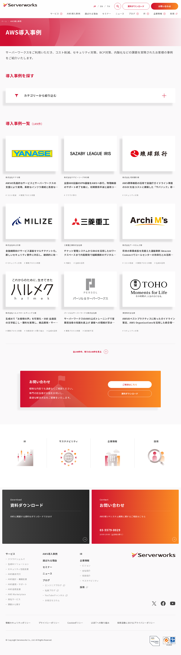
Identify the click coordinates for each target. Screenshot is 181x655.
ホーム (4, 21)
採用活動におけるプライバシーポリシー (136, 622)
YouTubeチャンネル (54, 595)
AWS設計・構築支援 (17, 579)
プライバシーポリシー (49, 622)
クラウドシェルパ (16, 559)
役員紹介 (86, 575)
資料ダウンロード (136, 6)
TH (108, 6)
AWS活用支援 (14, 589)
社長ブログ (50, 590)
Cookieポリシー (75, 622)
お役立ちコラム (52, 600)
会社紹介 (86, 570)
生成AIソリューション (18, 564)
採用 (172, 13)
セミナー (106, 13)
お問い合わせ (164, 6)
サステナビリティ (90, 580)
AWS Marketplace (17, 594)
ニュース (120, 13)
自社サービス (14, 599)
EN (101, 6)
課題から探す (14, 604)
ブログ (132, 13)
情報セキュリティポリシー (18, 622)
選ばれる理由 (91, 13)
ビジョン (86, 565)
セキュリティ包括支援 (18, 569)
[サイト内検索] (117, 6)
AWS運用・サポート (17, 584)
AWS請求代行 (14, 574)
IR (144, 13)
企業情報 (158, 13)
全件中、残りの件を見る (87, 351)
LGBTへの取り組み (100, 622)
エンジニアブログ (53, 585)
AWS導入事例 (73, 13)
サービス (54, 13)
